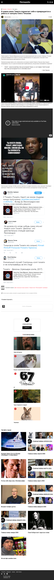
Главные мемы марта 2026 (36, 481)
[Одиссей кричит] (27, 343)
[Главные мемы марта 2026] (40, 468)
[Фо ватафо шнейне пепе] (13, 546)
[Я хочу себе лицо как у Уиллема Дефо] (13, 468)
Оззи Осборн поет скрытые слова (38, 532)
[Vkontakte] (4, 573)
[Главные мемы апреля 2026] (40, 441)
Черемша (16, 422)
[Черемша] (27, 413)
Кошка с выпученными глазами (22, 369)
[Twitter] (1, 573)
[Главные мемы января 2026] (13, 520)
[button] (2, 2)
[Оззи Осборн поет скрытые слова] (40, 520)
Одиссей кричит (18, 352)
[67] (27, 378)
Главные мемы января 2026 (9, 532)
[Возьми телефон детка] (13, 494)
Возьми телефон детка (8, 506)
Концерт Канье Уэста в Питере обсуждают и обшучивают (10, 454)
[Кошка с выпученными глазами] (27, 361)
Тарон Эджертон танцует (20, 405)
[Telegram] (7, 573)
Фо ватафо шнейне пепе (8, 558)
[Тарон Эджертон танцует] (27, 396)
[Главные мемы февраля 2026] (40, 494)
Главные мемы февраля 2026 (37, 506)
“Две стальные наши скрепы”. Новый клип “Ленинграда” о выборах (30, 287)
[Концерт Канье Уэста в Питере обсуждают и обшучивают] (13, 441)
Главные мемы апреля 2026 (36, 453)
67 (14, 387)
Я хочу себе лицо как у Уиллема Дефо (13, 481)
